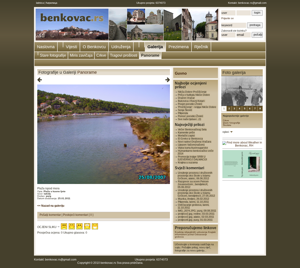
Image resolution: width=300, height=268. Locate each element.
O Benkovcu (94, 46)
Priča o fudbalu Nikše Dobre (194, 94)
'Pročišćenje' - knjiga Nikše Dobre (197, 107)
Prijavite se (227, 18)
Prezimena (179, 46)
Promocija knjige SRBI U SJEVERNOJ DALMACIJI (192, 158)
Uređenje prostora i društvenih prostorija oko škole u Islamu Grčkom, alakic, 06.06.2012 (195, 175)
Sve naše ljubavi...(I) (189, 119)
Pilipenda (183, 113)
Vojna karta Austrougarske (193, 147)
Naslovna (46, 46)
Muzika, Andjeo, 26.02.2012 (193, 198)
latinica (40, 2)
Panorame (150, 55)
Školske (227, 125)
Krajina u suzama (188, 162)
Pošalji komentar (51, 215)
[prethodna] (39, 80)
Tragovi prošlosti (123, 55)
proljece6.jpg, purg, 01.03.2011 (195, 219)
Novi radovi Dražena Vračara (194, 141)
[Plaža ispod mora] (103, 183)
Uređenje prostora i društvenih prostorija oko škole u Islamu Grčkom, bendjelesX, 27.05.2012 (196, 193)
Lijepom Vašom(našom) (191, 144)
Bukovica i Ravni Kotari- (191, 100)
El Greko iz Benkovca (190, 138)
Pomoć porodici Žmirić (190, 116)
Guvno (181, 73)
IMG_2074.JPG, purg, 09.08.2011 (197, 210)
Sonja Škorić (185, 110)
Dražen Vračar (186, 97)
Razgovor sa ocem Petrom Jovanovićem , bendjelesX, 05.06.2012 (193, 184)
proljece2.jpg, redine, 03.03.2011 (196, 213)
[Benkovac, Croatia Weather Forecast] (242, 145)
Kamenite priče (186, 132)
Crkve (101, 55)
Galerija (155, 46)
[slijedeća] (167, 80)
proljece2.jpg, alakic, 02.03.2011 (196, 216)
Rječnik (201, 46)
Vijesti (71, 46)
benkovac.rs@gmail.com (252, 2)
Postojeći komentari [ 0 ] (78, 215)
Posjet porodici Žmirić (190, 104)
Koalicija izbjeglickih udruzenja (191, 232)
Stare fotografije (53, 55)
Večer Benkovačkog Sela (192, 129)
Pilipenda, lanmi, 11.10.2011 (193, 201)
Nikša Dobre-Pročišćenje (192, 91)
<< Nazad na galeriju (50, 205)
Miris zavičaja (81, 55)
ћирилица (51, 2)
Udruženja (121, 46)
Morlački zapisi (186, 135)
